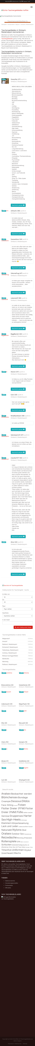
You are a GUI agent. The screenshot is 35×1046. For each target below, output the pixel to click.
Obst (24, 830)
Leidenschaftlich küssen (25, 826)
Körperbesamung (20, 823)
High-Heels (13, 819)
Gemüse (5, 816)
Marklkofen (17, 658)
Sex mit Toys (17, 847)
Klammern (6, 823)
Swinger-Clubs (29, 847)
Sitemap (25, 1043)
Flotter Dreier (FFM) (13, 808)
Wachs (17, 853)
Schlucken (6, 844)
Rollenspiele (8, 841)
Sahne (22, 841)
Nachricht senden (17, 205)
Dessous (16, 801)
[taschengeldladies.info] (15, 11)
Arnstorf (17, 641)
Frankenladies (9, 885)
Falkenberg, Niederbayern (17, 650)
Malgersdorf (17, 638)
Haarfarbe (5, 613)
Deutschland (11, 24)
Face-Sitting (7, 805)
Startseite (4, 24)
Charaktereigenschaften (11, 883)
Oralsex (6, 833)
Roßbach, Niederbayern (17, 664)
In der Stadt (6, 620)
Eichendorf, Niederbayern (17, 647)
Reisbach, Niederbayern (17, 644)
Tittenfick (6, 850)
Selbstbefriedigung (18, 845)
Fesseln (16, 805)
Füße (20, 812)
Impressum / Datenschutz (14, 1043)
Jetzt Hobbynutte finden (23, 627)
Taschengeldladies (7, 38)
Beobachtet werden (21, 793)
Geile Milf (7, 1)
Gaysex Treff (26, 1)
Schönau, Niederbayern (17, 653)
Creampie (6, 801)
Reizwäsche (9, 837)
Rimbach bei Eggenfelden (17, 656)
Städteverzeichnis (10, 880)
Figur (3, 606)
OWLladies (8, 887)
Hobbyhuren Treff (16, 1)
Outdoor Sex (18, 833)
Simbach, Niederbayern (19, 81)
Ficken (22, 804)
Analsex (6, 793)
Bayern (18, 24)
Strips (23, 847)
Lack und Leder (9, 826)
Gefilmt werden (28, 812)
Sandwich (26, 841)
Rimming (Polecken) (24, 838)
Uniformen (18, 849)
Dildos (26, 801)
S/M (18, 842)
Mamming (17, 661)
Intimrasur (24, 820)
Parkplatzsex (27, 834)
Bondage (23, 797)
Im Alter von (6, 594)
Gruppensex (16, 815)
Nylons (17, 829)
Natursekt (6, 829)
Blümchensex (9, 797)
